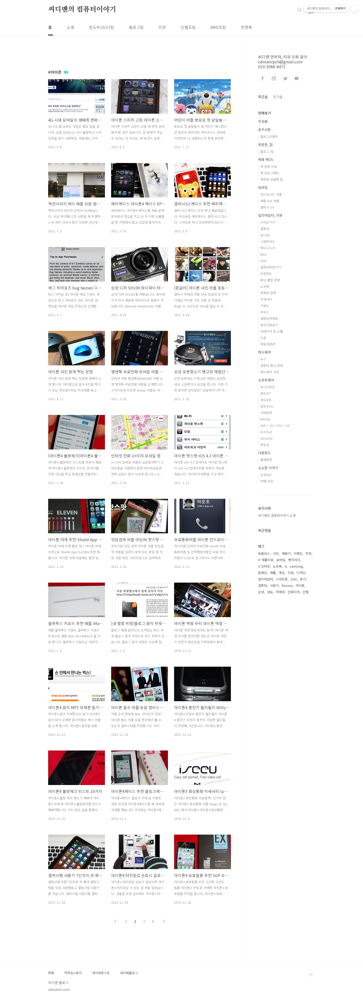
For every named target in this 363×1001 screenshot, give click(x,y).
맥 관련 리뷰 (268, 166)
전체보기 (264, 112)
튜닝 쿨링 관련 (270, 280)
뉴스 (263, 359)
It (286, 566)
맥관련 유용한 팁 (271, 179)
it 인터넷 (264, 566)
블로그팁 (136, 27)
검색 (299, 10)
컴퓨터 (264, 228)
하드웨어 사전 (269, 372)
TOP (311, 975)
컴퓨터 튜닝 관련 (271, 365)
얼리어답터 (265, 579)
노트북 (264, 286)
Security (266, 438)
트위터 (285, 78)
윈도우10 (266, 406)
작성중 (263, 121)
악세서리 (266, 299)
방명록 (246, 27)
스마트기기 (267, 222)
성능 (270, 592)
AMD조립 (218, 27)
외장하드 (266, 273)
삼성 (261, 592)
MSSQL (265, 419)
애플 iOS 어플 (269, 200)
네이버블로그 (129, 973)
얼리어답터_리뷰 (270, 215)
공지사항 (264, 129)
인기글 (277, 96)
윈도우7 (265, 393)
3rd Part (266, 431)
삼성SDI (265, 474)
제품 (273, 572)
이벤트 (298, 553)
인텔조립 (188, 27)
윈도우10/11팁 (101, 27)
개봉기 (286, 553)
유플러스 (264, 553)
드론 (263, 337)
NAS (263, 254)
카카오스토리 (73, 973)
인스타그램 (273, 78)
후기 (303, 579)
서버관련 (266, 412)
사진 (276, 553)
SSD (263, 260)
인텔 (305, 592)
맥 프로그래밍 (269, 173)
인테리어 (294, 592)
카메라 (280, 592)
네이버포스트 (101, 973)
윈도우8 (265, 399)
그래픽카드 (267, 241)
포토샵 (264, 444)
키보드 (264, 305)
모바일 (263, 187)
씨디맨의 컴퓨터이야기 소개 (277, 515)
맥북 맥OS (265, 159)
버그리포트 (267, 387)
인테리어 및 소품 (271, 331)
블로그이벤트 (269, 136)
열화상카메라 (269, 318)
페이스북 (262, 78)
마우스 (264, 312)
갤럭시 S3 (267, 207)
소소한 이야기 (268, 467)
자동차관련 (267, 344)
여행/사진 (266, 481)
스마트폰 (282, 579)
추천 (308, 553)
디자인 (301, 572)
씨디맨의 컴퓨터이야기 (82, 9)
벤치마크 (294, 559)
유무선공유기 (269, 324)
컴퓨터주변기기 (270, 267)
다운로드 (264, 452)
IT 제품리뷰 (265, 559)
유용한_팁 (265, 144)
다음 (164, 921)
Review (287, 585)
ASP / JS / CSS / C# (274, 425)
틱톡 (51, 973)
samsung (296, 566)
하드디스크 (267, 248)
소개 (70, 27)
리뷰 (162, 27)
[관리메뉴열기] (354, 8)
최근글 (263, 96)
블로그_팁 (267, 151)
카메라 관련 (268, 292)
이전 (115, 921)
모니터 (264, 235)
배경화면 (266, 459)
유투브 (296, 78)
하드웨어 (264, 352)
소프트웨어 (266, 379)
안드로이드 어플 (271, 194)
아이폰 (300, 585)
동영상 (262, 572)
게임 (282, 572)
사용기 (274, 585)
